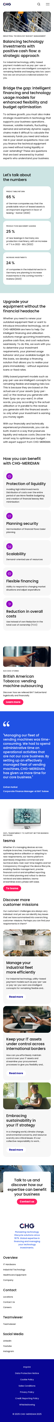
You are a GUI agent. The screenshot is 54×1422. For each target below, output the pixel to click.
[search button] (39, 4)
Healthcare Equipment (14, 1274)
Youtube (7, 1346)
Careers (7, 1307)
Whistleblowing (27, 1404)
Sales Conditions (27, 1385)
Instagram (8, 1351)
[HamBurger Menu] (48, 4)
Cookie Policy (27, 1379)
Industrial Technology (14, 1269)
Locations (8, 1296)
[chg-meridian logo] (18, 4)
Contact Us (9, 1302)
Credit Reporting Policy (27, 1398)
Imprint (27, 1366)
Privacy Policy (27, 1392)
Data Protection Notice (27, 1373)
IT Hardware (9, 1264)
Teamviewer (9, 1324)
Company (8, 1280)
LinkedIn (7, 1340)
